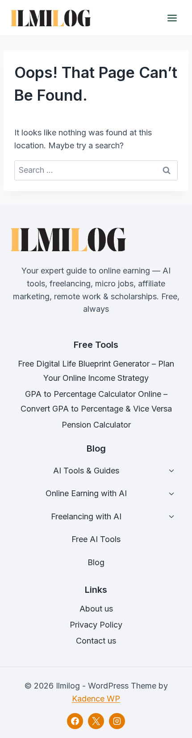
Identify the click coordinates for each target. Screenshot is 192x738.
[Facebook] (75, 721)
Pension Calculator (96, 424)
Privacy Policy (96, 624)
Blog (96, 562)
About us (96, 608)
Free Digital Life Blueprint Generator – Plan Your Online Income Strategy (96, 371)
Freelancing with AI (86, 516)
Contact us (96, 640)
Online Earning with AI (86, 493)
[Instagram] (117, 721)
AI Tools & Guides (86, 470)
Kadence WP (96, 698)
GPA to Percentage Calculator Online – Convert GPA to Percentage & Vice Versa (96, 401)
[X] (96, 721)
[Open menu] (172, 18)
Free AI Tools (96, 539)
